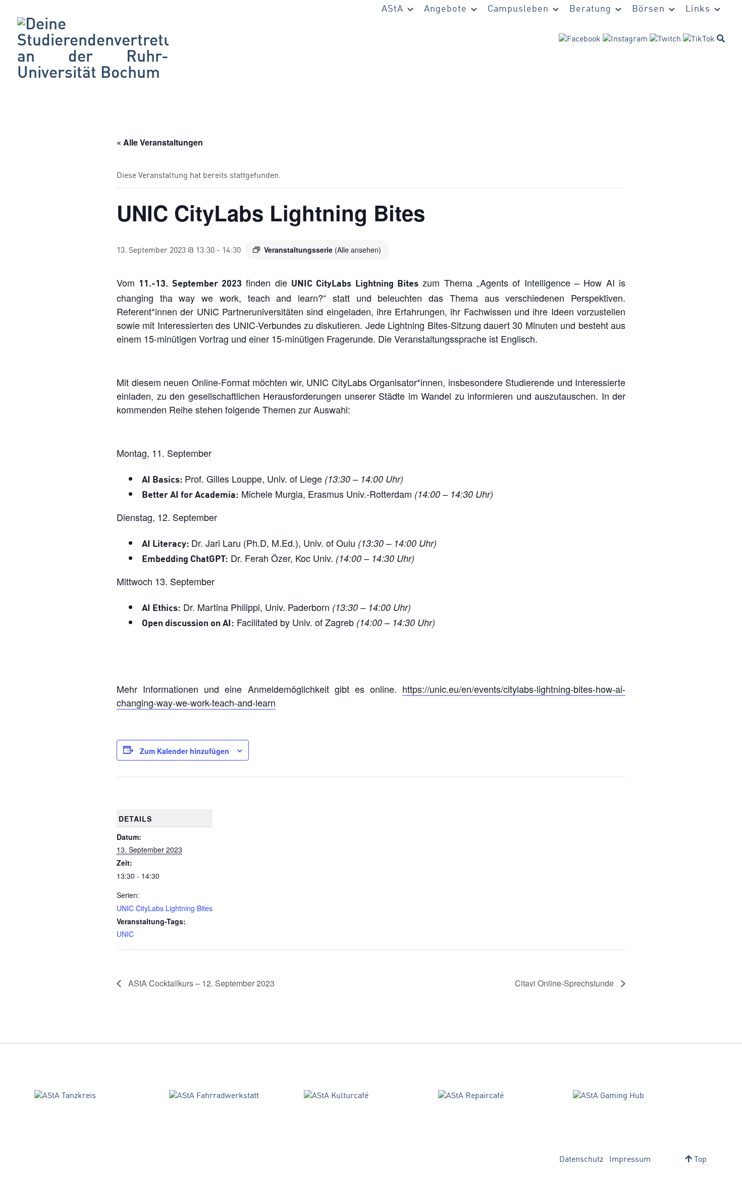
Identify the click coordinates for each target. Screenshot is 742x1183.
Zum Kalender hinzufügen (184, 751)
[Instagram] (625, 39)
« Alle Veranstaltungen (160, 142)
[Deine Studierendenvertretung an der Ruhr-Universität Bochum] (93, 49)
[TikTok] (699, 39)
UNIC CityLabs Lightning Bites (165, 908)
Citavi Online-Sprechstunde (565, 983)
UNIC (125, 934)
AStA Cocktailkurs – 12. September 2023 (200, 983)
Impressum (630, 1160)
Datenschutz (581, 1160)
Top (699, 1160)
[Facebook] (580, 39)
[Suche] (721, 38)
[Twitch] (665, 39)
